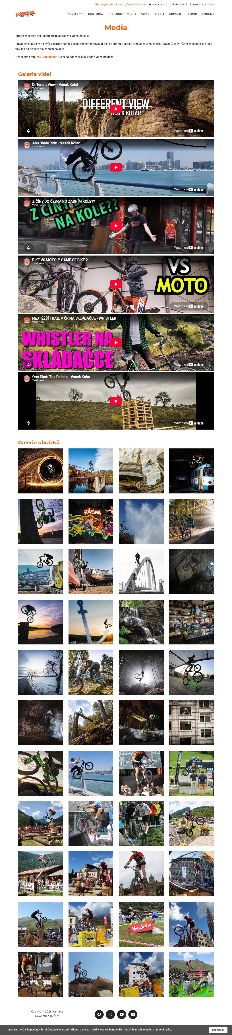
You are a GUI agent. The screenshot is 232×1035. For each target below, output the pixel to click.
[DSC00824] (40, 521)
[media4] (141, 823)
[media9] (141, 521)
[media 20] (40, 773)
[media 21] (91, 571)
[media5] (91, 470)
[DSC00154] (40, 873)
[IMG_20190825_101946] (141, 924)
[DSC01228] (40, 722)
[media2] (141, 773)
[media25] (40, 924)
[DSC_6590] (91, 622)
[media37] (191, 924)
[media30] (91, 974)
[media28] (191, 773)
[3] (191, 722)
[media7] (191, 622)
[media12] (141, 470)
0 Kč (211, 4)
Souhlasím (218, 1029)
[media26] (141, 974)
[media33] (91, 773)
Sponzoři (175, 13)
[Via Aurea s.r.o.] (56, 1016)
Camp (145, 13)
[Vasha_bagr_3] (141, 722)
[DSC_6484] (141, 571)
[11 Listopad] (141, 672)
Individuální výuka (122, 13)
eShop (192, 13)
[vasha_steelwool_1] (40, 470)
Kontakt (208, 13)
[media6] (191, 571)
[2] (40, 672)
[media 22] (141, 622)
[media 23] (91, 722)
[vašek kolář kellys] (191, 521)
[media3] (141, 873)
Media (161, 13)
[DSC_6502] (40, 571)
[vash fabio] (191, 672)
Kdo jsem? (75, 13)
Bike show (95, 13)
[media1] (91, 823)
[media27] (191, 823)
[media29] (191, 873)
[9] (91, 521)
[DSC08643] (91, 672)
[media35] (40, 823)
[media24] (191, 974)
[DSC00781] (40, 622)
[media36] (40, 974)
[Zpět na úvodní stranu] (25, 14)
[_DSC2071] (191, 470)
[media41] (91, 924)
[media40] (91, 873)
